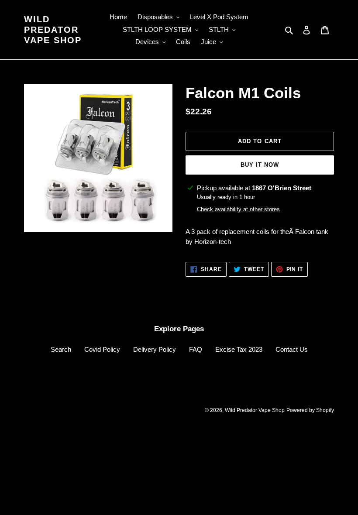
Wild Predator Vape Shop (53, 29)
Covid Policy (102, 349)
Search (61, 349)
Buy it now (260, 164)
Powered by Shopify (310, 410)
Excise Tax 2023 (238, 349)
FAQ (195, 349)
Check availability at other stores (238, 209)
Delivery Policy (154, 349)
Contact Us (291, 349)
